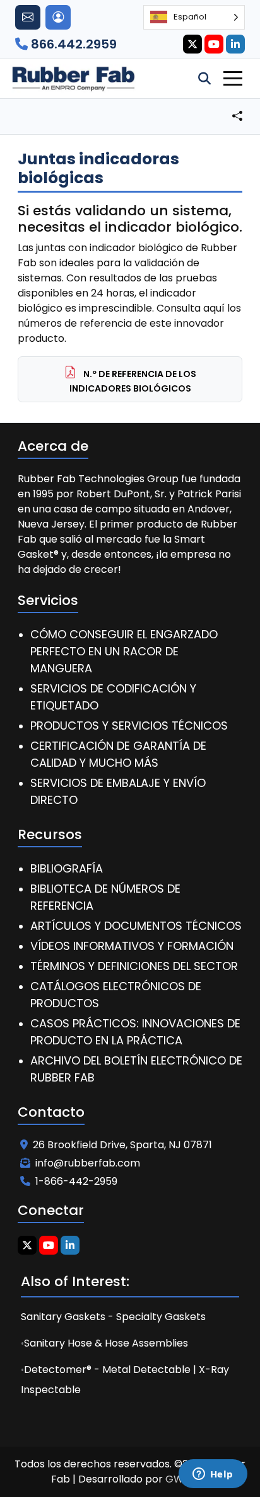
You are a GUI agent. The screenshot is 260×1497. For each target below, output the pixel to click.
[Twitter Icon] (192, 44)
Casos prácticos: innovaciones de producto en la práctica (135, 1031)
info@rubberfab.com (87, 1163)
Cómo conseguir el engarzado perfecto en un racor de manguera (124, 651)
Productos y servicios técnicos (129, 725)
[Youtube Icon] (213, 44)
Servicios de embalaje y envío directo (118, 791)
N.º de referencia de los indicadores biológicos (133, 381)
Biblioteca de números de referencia (105, 897)
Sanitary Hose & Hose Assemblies (106, 1343)
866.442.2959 (72, 44)
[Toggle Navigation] (233, 78)
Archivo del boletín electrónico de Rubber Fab (136, 1069)
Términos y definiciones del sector (134, 966)
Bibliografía (66, 868)
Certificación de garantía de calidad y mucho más (118, 754)
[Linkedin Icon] (235, 44)
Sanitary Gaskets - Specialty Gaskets (113, 1316)
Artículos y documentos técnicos (136, 926)
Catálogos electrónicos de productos (115, 994)
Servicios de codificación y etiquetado (113, 697)
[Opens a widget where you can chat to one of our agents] (212, 1475)
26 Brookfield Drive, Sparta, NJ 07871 (122, 1145)
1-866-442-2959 (76, 1181)
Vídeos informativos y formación (131, 946)
